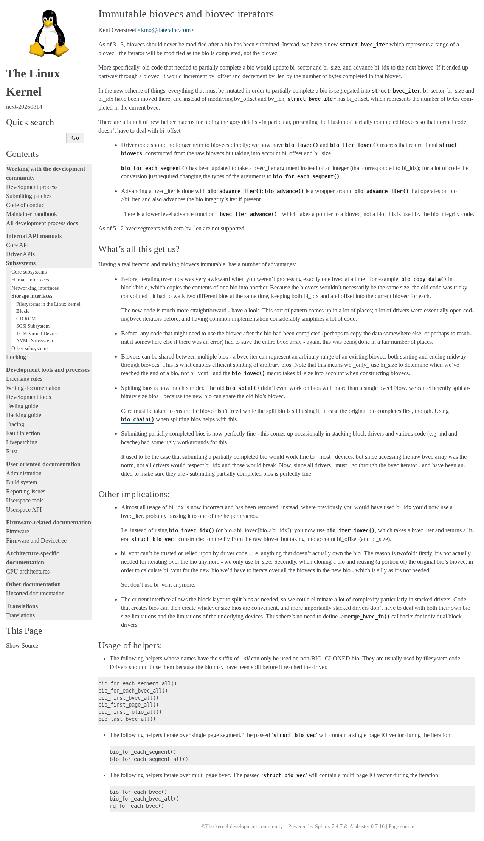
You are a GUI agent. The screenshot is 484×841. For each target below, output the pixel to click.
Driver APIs (20, 254)
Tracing (15, 424)
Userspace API (24, 509)
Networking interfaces (35, 288)
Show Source (22, 645)
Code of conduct (26, 205)
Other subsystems (29, 348)
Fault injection (23, 433)
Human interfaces (30, 280)
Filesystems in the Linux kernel (48, 304)
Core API (17, 245)
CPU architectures (28, 571)
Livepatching (21, 442)
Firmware (17, 531)
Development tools (28, 397)
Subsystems (21, 263)
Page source (401, 826)
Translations (20, 615)
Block (22, 311)
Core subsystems (29, 272)
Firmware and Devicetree (36, 540)
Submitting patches (28, 196)
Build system (21, 482)
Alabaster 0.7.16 (367, 826)
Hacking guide (23, 415)
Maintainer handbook (31, 214)
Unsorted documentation (35, 593)
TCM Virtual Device (37, 333)
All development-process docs (42, 223)
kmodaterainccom (166, 30)
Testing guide (22, 406)
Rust (11, 451)
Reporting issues (25, 491)
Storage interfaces (31, 296)
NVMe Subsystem (34, 340)
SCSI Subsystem (33, 326)
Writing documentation (33, 388)
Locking (16, 357)
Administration (24, 473)
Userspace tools (24, 500)
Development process (31, 187)
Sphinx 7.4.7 (329, 826)
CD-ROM (26, 319)
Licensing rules (24, 379)
